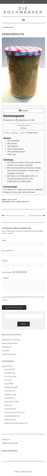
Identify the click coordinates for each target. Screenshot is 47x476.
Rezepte (12, 201)
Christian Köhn (12, 199)
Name (4, 240)
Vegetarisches (25, 201)
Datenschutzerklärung (10, 443)
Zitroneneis (7, 347)
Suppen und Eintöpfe (12, 412)
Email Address (7, 250)
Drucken (24, 110)
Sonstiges (18, 201)
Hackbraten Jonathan (11, 340)
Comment (5, 278)
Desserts (8, 373)
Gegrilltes (8, 394)
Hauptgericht (10, 401)
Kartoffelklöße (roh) (15, 215)
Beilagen (8, 369)
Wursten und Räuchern (14, 423)
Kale (15, 451)
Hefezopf (6, 350)
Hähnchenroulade (10, 343)
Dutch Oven (9, 376)
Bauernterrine (35, 215)
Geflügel (8, 391)
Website (5, 260)
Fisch (6, 380)
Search (23, 324)
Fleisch (7, 383)
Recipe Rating (7, 272)
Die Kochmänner (23, 10)
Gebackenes (9, 387)
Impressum (6, 439)
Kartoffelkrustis (9, 354)
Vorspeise (8, 419)
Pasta (6, 405)
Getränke (8, 398)
